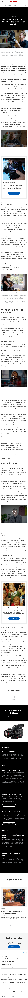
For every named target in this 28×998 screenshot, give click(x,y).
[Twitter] (17, 992)
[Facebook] (7, 992)
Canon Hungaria (13, 988)
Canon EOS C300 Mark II (11, 752)
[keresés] (2, 2)
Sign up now (14, 946)
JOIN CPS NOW (14, 193)
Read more (14, 618)
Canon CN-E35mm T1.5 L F (12, 770)
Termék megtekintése (9, 805)
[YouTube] (21, 992)
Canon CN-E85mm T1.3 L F (12, 812)
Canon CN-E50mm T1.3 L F (12, 794)
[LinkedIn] (14, 992)
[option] (14, 905)
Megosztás (14, 699)
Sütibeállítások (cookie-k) (14, 985)
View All (13, 882)
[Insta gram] (10, 992)
